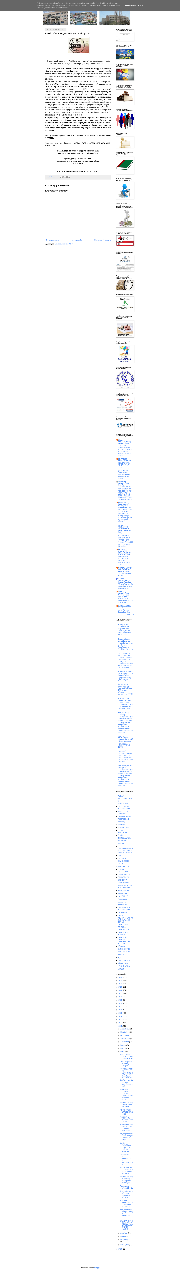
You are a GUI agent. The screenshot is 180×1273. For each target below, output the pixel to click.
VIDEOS (121, 969)
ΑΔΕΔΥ (121, 796)
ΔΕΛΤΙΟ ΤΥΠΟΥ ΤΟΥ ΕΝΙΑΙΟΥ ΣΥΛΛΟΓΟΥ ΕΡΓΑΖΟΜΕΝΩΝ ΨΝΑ (124, 561)
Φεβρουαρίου (125, 1239)
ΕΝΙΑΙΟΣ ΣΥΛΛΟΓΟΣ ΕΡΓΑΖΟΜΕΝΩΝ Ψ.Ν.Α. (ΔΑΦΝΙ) (124, 552)
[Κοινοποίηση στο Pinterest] (69, 177)
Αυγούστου (124, 1042)
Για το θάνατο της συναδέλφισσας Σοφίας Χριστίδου (124, 610)
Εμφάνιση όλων (129, 614)
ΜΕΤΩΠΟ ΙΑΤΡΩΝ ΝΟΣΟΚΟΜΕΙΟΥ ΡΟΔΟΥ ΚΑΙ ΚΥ (125, 569)
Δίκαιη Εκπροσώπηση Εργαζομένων (124, 441)
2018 (120, 1003)
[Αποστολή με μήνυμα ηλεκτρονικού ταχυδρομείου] (61, 177)
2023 (120, 987)
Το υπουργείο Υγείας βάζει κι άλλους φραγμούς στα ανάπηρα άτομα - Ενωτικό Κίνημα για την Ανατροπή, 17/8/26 (125, 516)
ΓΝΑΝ (120, 835)
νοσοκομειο (122, 902)
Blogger (97, 1268)
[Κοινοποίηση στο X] (65, 177)
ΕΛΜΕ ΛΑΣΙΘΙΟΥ (124, 606)
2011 (120, 1026)
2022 (120, 990)
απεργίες (121, 822)
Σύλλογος (121, 946)
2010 (120, 1249)
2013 (120, 1019)
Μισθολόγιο (122, 893)
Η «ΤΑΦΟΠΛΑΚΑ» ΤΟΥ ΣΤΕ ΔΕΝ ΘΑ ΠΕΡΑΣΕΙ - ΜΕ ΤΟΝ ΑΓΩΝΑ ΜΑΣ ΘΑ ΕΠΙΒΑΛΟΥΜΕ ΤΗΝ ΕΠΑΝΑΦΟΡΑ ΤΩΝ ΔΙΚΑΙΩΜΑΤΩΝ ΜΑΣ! (125, 493)
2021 (120, 993)
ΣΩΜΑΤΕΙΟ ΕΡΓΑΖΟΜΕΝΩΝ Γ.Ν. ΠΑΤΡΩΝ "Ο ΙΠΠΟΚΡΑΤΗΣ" (124, 461)
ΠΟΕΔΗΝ (121, 915)
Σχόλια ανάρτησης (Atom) (64, 244)
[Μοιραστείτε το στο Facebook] (67, 177)
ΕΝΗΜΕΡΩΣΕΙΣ (124, 874)
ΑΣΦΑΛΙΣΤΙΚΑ (123, 827)
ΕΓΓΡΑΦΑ (122, 858)
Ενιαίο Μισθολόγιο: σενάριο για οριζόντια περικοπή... (125, 1147)
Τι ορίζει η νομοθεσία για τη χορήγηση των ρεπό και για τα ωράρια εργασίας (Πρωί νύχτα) (125, 676)
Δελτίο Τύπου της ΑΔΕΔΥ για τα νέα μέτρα (126, 1105)
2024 (120, 984)
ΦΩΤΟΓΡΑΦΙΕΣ (124, 960)
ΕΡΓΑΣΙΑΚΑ (122, 880)
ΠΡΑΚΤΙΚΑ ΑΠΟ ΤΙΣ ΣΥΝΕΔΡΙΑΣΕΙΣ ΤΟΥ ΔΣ (125, 920)
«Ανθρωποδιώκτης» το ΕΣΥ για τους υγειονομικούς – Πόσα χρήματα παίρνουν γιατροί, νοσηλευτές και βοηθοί (125, 472)
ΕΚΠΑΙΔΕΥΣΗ (123, 867)
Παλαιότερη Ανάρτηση (102, 240)
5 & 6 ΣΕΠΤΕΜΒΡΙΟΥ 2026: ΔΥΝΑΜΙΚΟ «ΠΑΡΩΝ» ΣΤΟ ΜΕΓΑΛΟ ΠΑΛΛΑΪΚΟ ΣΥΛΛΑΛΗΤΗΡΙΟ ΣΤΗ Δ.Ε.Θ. (125, 540)
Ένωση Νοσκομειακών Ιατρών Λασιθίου (124, 580)
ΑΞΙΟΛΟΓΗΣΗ (123, 819)
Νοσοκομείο (122, 905)
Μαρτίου (123, 1236)
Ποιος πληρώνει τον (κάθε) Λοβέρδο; (126, 1064)
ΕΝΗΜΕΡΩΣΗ (123, 877)
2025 (120, 980)
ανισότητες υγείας (124, 816)
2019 (120, 1000)
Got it (140, 5)
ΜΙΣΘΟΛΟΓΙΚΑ (123, 890)
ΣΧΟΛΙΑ (121, 955)
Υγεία (120, 957)
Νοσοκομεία (122, 899)
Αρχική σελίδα (77, 240)
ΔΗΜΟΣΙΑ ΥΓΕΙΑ (124, 838)
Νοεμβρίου (124, 1032)
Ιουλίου (123, 1045)
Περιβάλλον (122, 912)
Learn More (130, 5)
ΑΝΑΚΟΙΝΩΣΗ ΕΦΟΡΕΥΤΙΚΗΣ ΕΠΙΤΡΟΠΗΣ (126, 1056)
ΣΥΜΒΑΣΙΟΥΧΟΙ (124, 949)
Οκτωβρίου (124, 1035)
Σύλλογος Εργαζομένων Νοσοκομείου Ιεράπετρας (123, 594)
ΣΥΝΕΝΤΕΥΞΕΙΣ (124, 952)
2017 (120, 1006)
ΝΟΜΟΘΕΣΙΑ (123, 896)
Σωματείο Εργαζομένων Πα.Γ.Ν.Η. (123, 483)
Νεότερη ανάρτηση (52, 240)
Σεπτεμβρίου (125, 1038)
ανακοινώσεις (123, 804)
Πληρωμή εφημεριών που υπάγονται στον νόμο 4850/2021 (125, 586)
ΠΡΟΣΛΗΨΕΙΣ (123, 930)
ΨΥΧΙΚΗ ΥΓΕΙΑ (124, 966)
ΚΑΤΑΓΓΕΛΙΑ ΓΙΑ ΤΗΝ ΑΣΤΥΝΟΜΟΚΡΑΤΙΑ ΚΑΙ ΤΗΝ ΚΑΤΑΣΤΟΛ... (126, 1073)
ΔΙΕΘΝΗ (121, 844)
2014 (120, 1016)
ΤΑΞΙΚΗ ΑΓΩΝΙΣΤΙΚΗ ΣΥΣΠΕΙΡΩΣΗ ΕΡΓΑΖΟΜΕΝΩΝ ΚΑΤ (124, 528)
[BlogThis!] (63, 177)
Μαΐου (122, 1052)
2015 (120, 1013)
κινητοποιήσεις (123, 883)
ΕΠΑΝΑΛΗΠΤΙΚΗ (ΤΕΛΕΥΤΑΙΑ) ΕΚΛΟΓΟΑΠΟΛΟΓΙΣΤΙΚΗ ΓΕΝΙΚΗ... (126, 1225)
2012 (120, 1023)
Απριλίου (124, 1233)
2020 (120, 997)
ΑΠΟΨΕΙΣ (122, 825)
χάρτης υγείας (123, 963)
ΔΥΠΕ (120, 855)
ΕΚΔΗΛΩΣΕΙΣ (123, 861)
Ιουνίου (123, 1048)
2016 (120, 1010)
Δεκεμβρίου (124, 1029)
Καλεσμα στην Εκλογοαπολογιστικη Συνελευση (125, 601)
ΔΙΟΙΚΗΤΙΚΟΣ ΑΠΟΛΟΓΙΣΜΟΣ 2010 (126, 1119)
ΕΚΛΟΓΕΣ (122, 864)
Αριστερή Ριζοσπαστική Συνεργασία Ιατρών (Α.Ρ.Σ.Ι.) (124, 505)
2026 (120, 977)
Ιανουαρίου (124, 1245)
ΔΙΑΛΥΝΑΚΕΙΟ (123, 841)
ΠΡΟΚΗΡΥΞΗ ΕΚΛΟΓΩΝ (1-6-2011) (127, 1112)
